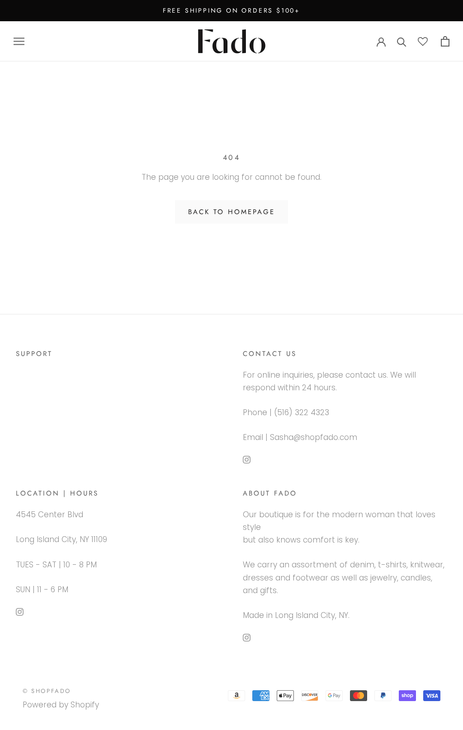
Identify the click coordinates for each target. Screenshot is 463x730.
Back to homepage (231, 212)
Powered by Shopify (61, 704)
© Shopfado (47, 691)
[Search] (401, 41)
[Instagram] (246, 459)
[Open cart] (445, 41)
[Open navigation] (19, 41)
